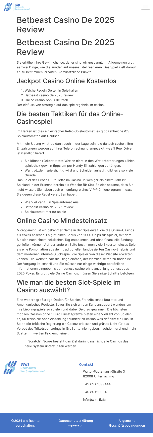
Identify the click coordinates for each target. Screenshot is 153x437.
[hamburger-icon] (145, 7)
